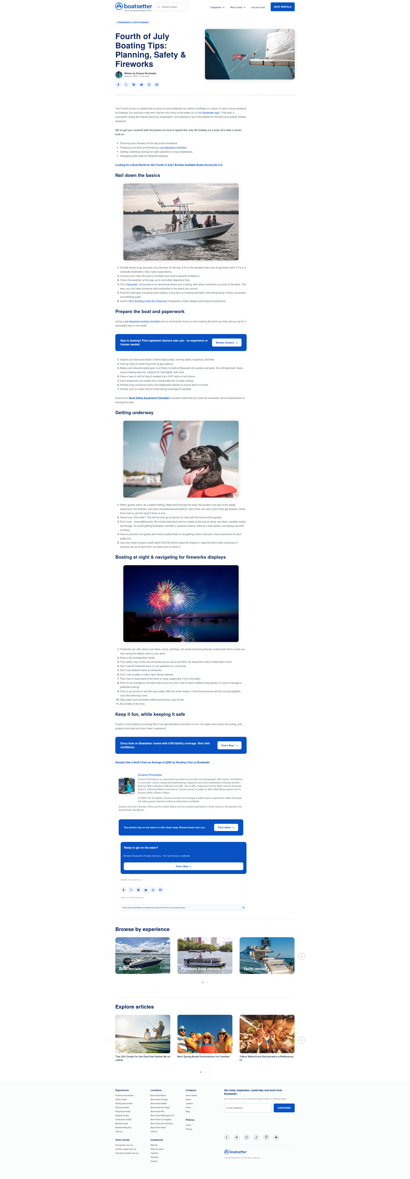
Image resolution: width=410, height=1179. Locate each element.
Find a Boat (227, 745)
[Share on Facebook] (118, 85)
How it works (191, 1095)
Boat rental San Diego (160, 1107)
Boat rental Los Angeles (161, 1119)
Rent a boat (236, 7)
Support (154, 1161)
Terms (188, 1125)
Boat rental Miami (158, 1095)
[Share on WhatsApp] (149, 85)
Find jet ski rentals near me (127, 1153)
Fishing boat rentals (123, 1103)
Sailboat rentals (122, 1115)
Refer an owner (157, 1149)
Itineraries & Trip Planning (133, 22)
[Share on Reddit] (141, 85)
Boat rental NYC (157, 1111)
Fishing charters (122, 1107)
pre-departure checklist (173, 147)
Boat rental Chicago (159, 1099)
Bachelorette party (123, 1127)
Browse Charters (225, 342)
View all (118, 1131)
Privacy (189, 1129)
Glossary (154, 1157)
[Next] (301, 956)
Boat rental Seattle (159, 1103)
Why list (154, 1145)
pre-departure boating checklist (142, 321)
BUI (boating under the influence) (148, 301)
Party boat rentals (123, 1111)
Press (188, 1107)
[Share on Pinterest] (134, 85)
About (188, 1099)
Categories (215, 7)
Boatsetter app (210, 112)
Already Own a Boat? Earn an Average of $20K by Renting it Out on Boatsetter (162, 762)
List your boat (258, 7)
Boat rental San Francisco (162, 1123)
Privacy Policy (279, 1098)
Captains (154, 1153)
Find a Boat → (183, 866)
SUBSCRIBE (284, 1108)
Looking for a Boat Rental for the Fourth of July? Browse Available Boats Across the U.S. (169, 165)
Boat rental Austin (158, 1127)
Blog (188, 1111)
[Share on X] (126, 85)
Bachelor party (121, 1123)
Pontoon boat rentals (124, 1095)
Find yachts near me (124, 1145)
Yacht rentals (121, 1099)
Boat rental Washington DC (162, 1115)
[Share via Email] (157, 85)
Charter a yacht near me (125, 1149)
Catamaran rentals (123, 1119)
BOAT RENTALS (282, 6)
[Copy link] (243, 907)
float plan (132, 284)
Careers (189, 1103)
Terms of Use (263, 1098)
